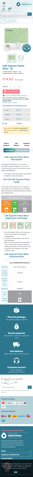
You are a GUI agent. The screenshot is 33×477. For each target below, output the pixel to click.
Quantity (5, 86)
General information (10, 455)
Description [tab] (9, 150)
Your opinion (6, 458)
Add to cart (11, 91)
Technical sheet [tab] (22, 150)
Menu (3, 451)
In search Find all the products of (16, 130)
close (15, 472)
